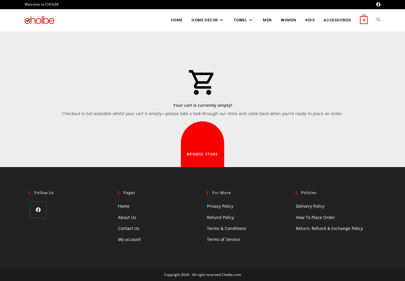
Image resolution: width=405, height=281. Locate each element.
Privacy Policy (220, 206)
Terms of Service (223, 239)
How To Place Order (315, 217)
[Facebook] (38, 209)
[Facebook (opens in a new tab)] (377, 4)
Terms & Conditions (226, 228)
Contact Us (128, 228)
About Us (127, 217)
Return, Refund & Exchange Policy (329, 228)
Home (124, 206)
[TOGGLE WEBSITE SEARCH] (378, 20)
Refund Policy (220, 217)
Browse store (202, 154)
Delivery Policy (310, 206)
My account (129, 239)
